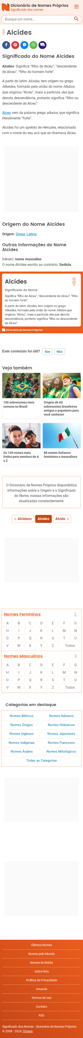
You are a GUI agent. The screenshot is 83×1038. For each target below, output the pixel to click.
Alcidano (25, 519)
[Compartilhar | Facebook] (6, 45)
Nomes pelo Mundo (41, 954)
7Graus (27, 1031)
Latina (32, 234)
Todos (70, 646)
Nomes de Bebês (41, 962)
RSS (41, 1015)
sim (47, 351)
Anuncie (41, 989)
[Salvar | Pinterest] (15, 45)
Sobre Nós (42, 971)
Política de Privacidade (41, 980)
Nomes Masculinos (23, 656)
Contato (41, 1006)
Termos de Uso (41, 998)
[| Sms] (42, 45)
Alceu (6, 113)
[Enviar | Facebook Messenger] (24, 45)
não (60, 351)
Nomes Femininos (22, 614)
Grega (20, 234)
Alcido (60, 519)
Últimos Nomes (41, 945)
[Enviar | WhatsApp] (33, 45)
